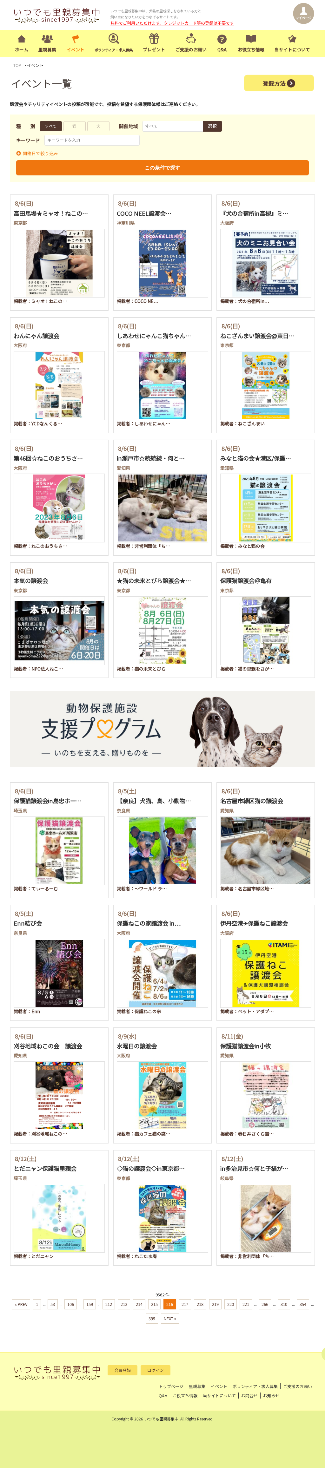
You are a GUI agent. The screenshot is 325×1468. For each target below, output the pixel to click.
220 (230, 1304)
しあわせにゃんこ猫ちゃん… (154, 335)
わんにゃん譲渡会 (36, 335)
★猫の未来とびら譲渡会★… (154, 580)
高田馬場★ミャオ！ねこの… (51, 213)
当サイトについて (292, 49)
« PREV (21, 1304)
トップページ (171, 1386)
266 (265, 1304)
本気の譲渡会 (31, 580)
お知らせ (271, 1396)
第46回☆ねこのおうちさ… (48, 458)
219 (215, 1304)
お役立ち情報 (251, 49)
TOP (17, 65)
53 (52, 1304)
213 (124, 1304)
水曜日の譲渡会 (137, 1046)
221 (245, 1304)
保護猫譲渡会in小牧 (245, 1046)
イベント (75, 49)
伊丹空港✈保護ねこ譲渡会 (254, 923)
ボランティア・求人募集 (255, 1386)
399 (152, 1318)
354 (303, 1304)
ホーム (21, 49)
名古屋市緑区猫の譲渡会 (251, 800)
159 (89, 1304)
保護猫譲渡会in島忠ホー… (48, 800)
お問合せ (249, 1396)
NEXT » (170, 1318)
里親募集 (47, 49)
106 (70, 1304)
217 (185, 1304)
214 (139, 1304)
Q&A (222, 49)
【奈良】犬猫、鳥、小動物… (154, 800)
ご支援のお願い (191, 49)
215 (154, 1304)
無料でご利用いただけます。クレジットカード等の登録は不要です (172, 23)
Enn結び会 (28, 923)
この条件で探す (162, 167)
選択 (212, 126)
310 (284, 1304)
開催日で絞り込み (40, 153)
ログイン (155, 1370)
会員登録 (122, 1370)
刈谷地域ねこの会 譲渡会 (48, 1046)
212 (108, 1304)
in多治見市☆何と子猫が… (254, 1168)
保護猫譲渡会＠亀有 (246, 580)
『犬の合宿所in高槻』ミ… (254, 213)
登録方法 (274, 83)
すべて (50, 126)
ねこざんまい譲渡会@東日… (257, 335)
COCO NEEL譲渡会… (144, 213)
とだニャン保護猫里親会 (45, 1168)
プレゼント (154, 49)
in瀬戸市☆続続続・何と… (151, 458)
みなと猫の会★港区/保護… (255, 458)
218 (200, 1304)
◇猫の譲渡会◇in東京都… (151, 1168)
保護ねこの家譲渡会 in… (149, 923)
